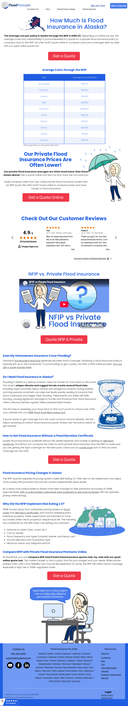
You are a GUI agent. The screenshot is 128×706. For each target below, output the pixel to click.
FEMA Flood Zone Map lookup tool (46, 412)
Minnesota (66, 663)
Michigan (57, 663)
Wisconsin (66, 681)
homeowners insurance (27, 360)
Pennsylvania (52, 674)
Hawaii (76, 657)
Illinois (89, 657)
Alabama (42, 653)
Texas (56, 677)
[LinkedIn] (27, 665)
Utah (62, 677)
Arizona (58, 653)
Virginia (78, 677)
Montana (40, 667)
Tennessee (47, 677)
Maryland (88, 660)
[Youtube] (10, 665)
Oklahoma (88, 670)
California (76, 653)
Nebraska (49, 667)
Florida (61, 657)
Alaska (50, 653)
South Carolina (78, 674)
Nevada (58, 667)
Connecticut (41, 657)
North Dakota (71, 670)
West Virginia (55, 681)
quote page (86, 447)
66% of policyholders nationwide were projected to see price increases (59, 492)
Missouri (86, 663)
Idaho (83, 657)
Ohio (81, 670)
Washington (88, 677)
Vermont (69, 677)
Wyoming (76, 681)
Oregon (41, 674)
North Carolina (58, 670)
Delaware (53, 657)
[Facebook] (18, 665)
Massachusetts (44, 663)
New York (46, 670)
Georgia (69, 657)
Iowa (46, 660)
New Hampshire (70, 667)
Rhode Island (65, 674)
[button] (33, 9)
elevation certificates (26, 512)
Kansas (53, 660)
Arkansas (67, 653)
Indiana (39, 660)
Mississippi (77, 663)
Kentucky (61, 660)
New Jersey (83, 667)
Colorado (86, 653)
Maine (79, 660)
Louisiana (71, 660)
